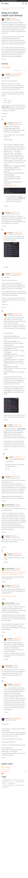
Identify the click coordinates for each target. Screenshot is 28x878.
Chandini (7, 74)
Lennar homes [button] (20, 785)
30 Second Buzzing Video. (9, 596)
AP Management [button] (20, 781)
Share (3, 59)
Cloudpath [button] (5, 781)
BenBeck (7, 536)
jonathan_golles (9, 504)
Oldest (8, 67)
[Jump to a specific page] (25, 70)
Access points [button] (11, 783)
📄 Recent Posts (5, 769)
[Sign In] (25, 3)
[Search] (23, 3)
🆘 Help (3, 773)
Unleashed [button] (5, 787)
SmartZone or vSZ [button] (19, 779)
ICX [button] (12, 781)
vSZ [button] (4, 783)
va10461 (7, 718)
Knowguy (7, 18)
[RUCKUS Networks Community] (6, 3)
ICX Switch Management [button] (8, 785)
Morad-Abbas (9, 665)
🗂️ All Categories (5, 767)
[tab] (5, 63)
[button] (15, 191)
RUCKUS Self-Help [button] (7, 779)
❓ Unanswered (14, 771)
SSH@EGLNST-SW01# (10, 185)
